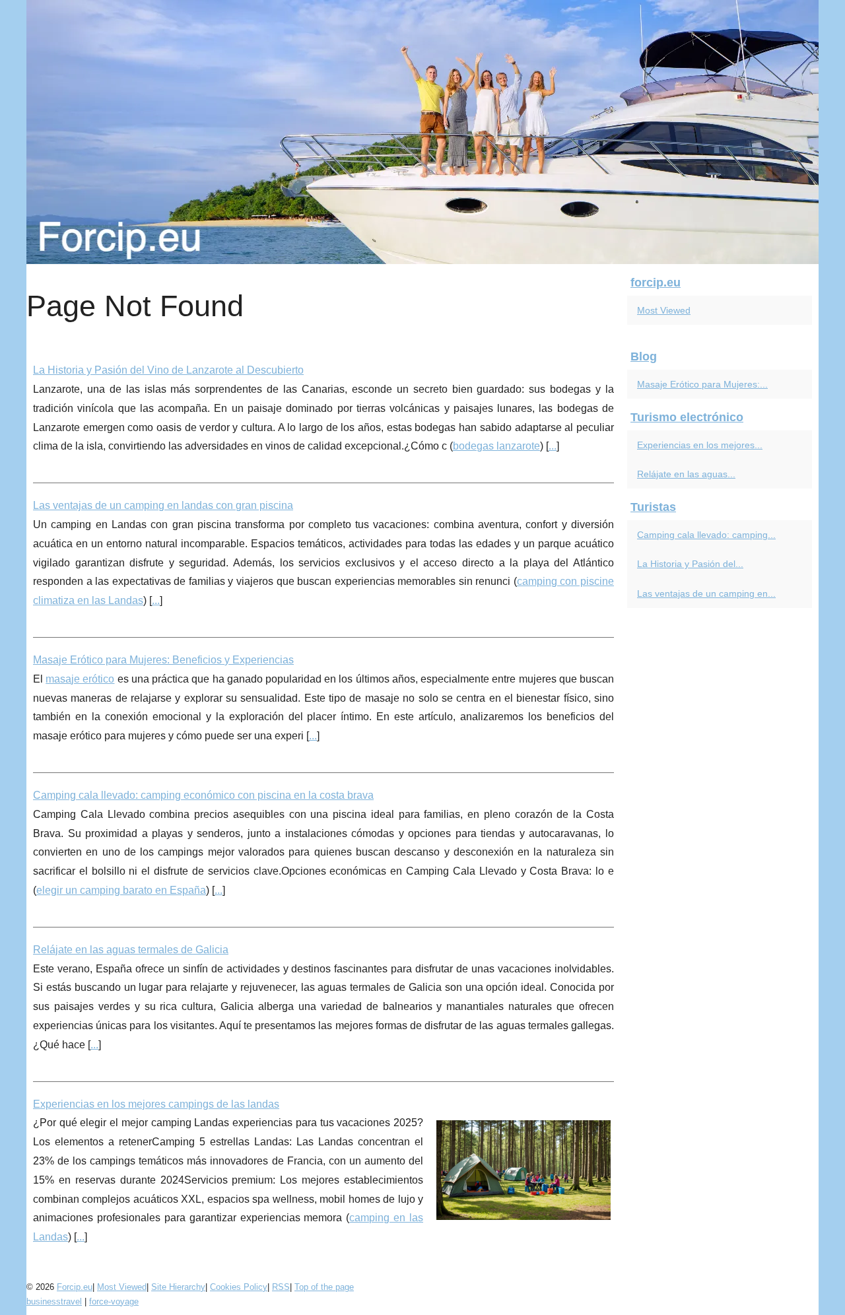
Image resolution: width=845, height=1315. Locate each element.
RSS (281, 1287)
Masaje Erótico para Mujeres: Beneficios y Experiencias (163, 659)
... (553, 446)
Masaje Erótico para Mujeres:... (702, 384)
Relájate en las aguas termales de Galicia (130, 949)
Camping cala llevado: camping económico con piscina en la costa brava (203, 795)
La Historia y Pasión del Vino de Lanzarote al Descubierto (168, 370)
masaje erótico (80, 679)
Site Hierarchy (178, 1287)
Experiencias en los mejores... (699, 445)
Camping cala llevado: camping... (706, 534)
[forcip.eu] (422, 132)
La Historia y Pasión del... (690, 563)
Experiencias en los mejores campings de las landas (156, 1104)
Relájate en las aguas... (686, 474)
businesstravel (54, 1301)
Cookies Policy (238, 1287)
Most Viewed (664, 310)
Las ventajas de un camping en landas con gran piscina (163, 505)
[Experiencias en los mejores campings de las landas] (523, 1168)
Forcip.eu (74, 1287)
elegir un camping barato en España (121, 890)
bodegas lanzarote (496, 446)
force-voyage (114, 1301)
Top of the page (324, 1287)
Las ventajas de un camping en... (706, 593)
